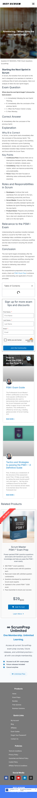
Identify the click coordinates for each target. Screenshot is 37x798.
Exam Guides (15, 731)
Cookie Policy (13, 762)
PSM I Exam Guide (15, 387)
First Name (7, 312)
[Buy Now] (21, 790)
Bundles (15, 701)
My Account (15, 720)
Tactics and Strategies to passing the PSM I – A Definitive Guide (18, 465)
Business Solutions (18, 708)
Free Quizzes (16, 705)
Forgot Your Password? (18, 735)
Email (5, 328)
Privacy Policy (13, 754)
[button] (33, 3)
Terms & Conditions (15, 751)
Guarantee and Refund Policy (18, 758)
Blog (12, 724)
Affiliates (14, 728)
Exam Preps (16, 697)
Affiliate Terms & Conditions (18, 765)
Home (14, 693)
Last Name (7, 320)
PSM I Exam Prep (20, 273)
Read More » (10, 419)
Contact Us (14, 739)
